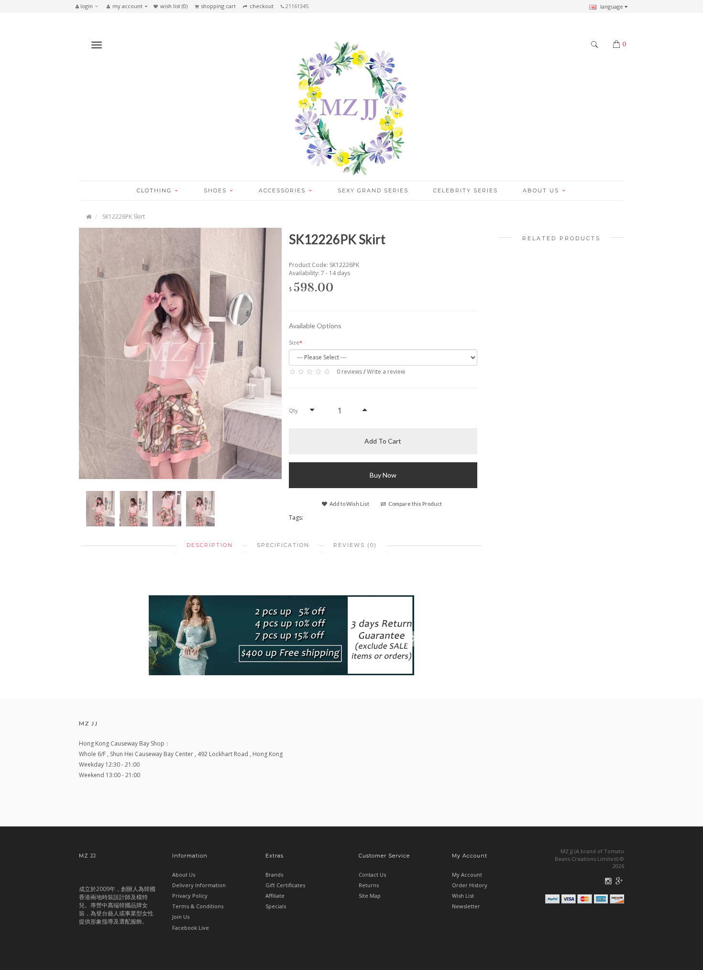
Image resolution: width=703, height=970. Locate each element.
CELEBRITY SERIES (465, 190)
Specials (275, 906)
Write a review (386, 372)
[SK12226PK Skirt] (180, 353)
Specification (283, 545)
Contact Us (372, 874)
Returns (369, 885)
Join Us (180, 916)
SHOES (216, 190)
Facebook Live (190, 927)
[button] (89, 6)
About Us (183, 874)
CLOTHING (155, 190)
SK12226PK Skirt (123, 216)
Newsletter (466, 906)
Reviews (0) (355, 545)
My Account (467, 874)
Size (294, 342)
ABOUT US (542, 190)
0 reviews (349, 372)
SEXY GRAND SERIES (373, 190)
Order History (469, 885)
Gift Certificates (285, 885)
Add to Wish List (349, 504)
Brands (274, 874)
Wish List (463, 895)
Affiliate (275, 895)
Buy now (383, 475)
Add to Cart (382, 441)
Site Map (370, 895)
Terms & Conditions (197, 906)
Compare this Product (414, 504)
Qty (293, 410)
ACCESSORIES (283, 190)
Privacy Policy (190, 895)
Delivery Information (199, 885)
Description (210, 545)
